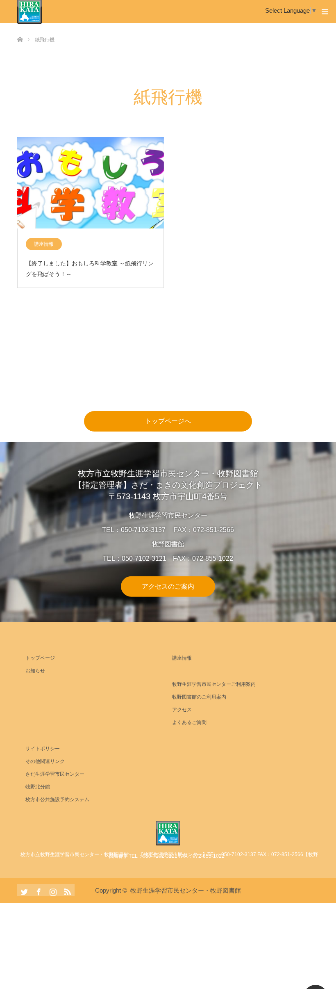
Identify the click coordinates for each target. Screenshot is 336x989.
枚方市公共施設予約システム (57, 799)
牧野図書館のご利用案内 (199, 697)
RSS (66, 890)
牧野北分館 (37, 787)
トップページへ (168, 421)
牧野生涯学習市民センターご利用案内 (214, 684)
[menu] (324, 11)
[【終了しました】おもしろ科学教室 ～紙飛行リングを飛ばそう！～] (90, 183)
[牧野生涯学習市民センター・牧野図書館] (168, 833)
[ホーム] (20, 26)
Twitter (23, 890)
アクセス (182, 710)
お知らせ (35, 671)
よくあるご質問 (189, 722)
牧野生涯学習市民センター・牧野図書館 (185, 890)
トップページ (40, 658)
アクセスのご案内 (168, 585)
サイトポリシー (42, 748)
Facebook (38, 890)
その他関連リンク (45, 761)
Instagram (52, 890)
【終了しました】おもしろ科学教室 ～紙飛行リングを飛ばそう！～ (90, 268)
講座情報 (44, 244)
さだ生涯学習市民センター (54, 774)
